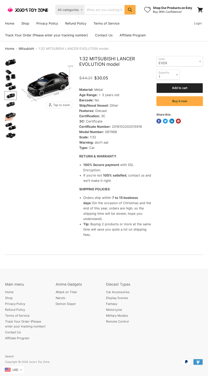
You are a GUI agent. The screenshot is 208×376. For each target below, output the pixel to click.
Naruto (60, 298)
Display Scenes (117, 298)
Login (198, 23)
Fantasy (111, 304)
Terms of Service (106, 23)
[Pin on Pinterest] (178, 121)
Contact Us (104, 35)
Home (9, 23)
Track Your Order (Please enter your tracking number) (46, 35)
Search (9, 356)
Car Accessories (118, 292)
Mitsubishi (26, 48)
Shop (25, 23)
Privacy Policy (47, 23)
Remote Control (117, 321)
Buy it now (179, 101)
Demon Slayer (66, 304)
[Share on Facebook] (158, 121)
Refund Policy (75, 23)
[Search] (130, 9)
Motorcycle (114, 310)
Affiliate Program (133, 35)
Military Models (117, 315)
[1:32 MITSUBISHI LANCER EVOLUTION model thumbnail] (10, 62)
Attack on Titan (66, 292)
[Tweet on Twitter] (165, 121)
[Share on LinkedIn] (171, 121)
